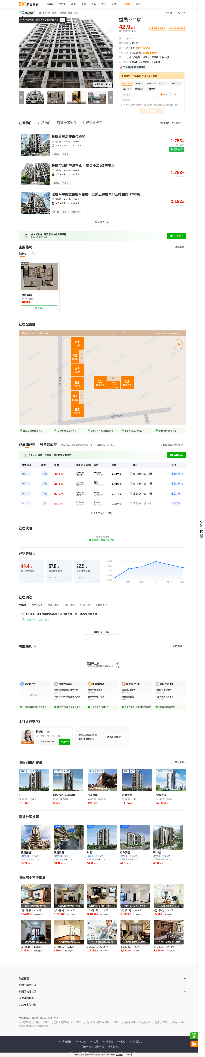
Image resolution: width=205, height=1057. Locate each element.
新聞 (138, 4)
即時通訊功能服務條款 (162, 105)
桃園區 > (64, 13)
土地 (83, 4)
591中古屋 (107, 1041)
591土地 (94, 1041)
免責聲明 (86, 1046)
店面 (93, 4)
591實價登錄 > (45, 13)
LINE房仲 (178, 236)
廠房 (113, 4)
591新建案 (80, 1041)
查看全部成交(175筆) (101, 513)
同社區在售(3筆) (101, 222)
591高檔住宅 (136, 1041)
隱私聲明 (119, 1055)
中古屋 (62, 4)
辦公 (103, 4)
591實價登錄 (65, 1041)
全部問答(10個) (101, 631)
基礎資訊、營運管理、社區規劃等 (146, 62)
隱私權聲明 (148, 105)
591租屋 (121, 1041)
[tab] (27, 445)
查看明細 (175, 474)
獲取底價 (178, 149)
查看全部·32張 (101, 84)
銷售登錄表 (172, 445)
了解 (62, 20)
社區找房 (125, 4)
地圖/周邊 (178, 646)
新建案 (50, 4)
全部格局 (179, 247)
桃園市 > (56, 13)
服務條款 (139, 105)
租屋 (73, 4)
